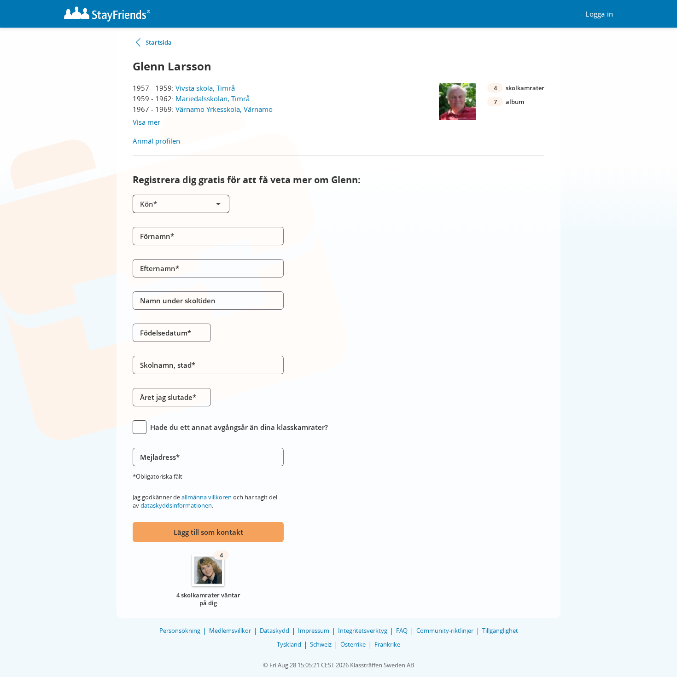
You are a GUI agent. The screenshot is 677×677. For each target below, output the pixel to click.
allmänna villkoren (206, 497)
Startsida (159, 42)
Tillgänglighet (500, 630)
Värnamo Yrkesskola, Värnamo (224, 109)
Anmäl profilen (156, 140)
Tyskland (289, 644)
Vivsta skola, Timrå (205, 88)
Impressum (313, 630)
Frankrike (387, 644)
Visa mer (146, 122)
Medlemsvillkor (230, 630)
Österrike (353, 644)
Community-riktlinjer (444, 630)
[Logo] (107, 14)
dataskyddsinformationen (176, 505)
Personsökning (179, 630)
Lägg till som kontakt (208, 532)
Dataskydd (274, 630)
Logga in (599, 14)
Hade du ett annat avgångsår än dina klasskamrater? (239, 427)
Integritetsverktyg (362, 630)
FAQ (402, 630)
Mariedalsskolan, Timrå (212, 98)
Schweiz (321, 644)
